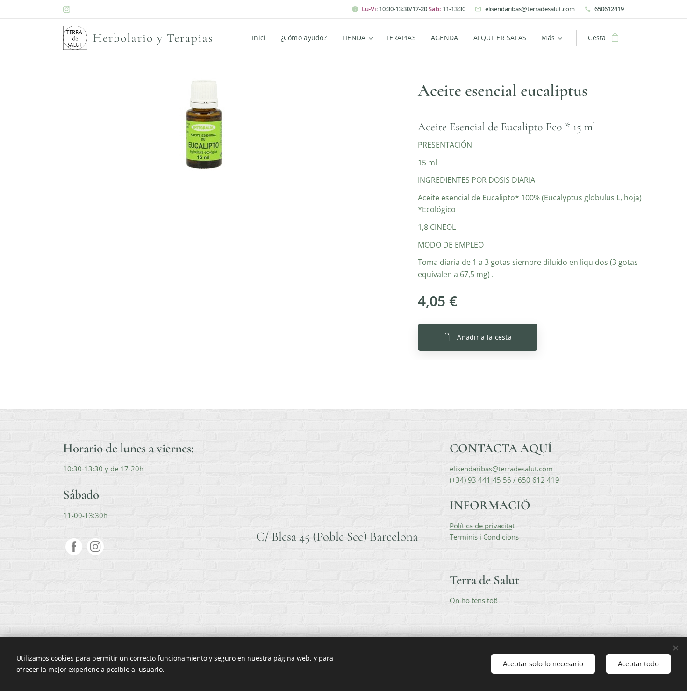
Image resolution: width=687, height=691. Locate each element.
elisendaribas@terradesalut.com (530, 9)
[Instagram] (66, 9)
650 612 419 (538, 479)
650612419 (609, 9)
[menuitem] (261, 38)
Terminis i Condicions (484, 536)
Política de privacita (481, 525)
